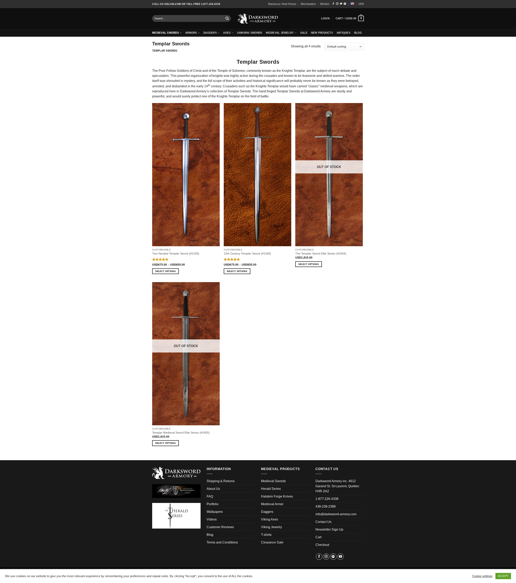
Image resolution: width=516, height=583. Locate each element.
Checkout (322, 544)
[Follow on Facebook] (333, 4)
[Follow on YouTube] (340, 556)
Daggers (210, 32)
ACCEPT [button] (503, 576)
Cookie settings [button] (482, 576)
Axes (227, 32)
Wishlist (324, 4)
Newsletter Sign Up (329, 529)
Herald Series (271, 488)
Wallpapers (215, 511)
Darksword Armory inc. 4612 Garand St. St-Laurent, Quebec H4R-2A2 (337, 486)
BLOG (358, 32)
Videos (212, 519)
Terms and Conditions (222, 542)
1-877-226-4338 (326, 499)
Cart (318, 537)
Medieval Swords (165, 32)
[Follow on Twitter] (341, 4)
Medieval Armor (272, 504)
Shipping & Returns (221, 481)
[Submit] (227, 18)
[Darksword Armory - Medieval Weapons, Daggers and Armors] (258, 18)
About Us (213, 488)
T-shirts (266, 534)
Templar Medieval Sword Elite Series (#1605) (181, 432)
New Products (322, 32)
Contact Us (323, 522)
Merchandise (308, 4)
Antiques (344, 32)
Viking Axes (269, 519)
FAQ (210, 496)
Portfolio (212, 504)
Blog (210, 534)
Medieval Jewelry (280, 32)
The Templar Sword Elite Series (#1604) (320, 253)
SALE (303, 32)
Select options (165, 271)
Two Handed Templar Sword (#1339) (175, 253)
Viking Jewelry (271, 527)
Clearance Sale (272, 542)
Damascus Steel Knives (282, 4)
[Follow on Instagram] (337, 4)
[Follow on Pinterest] (345, 4)
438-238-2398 (325, 506)
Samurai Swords (249, 32)
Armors (191, 32)
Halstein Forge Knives (277, 496)
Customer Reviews (220, 527)
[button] (350, 18)
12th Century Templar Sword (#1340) (247, 253)
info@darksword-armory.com (335, 514)
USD (361, 4)
